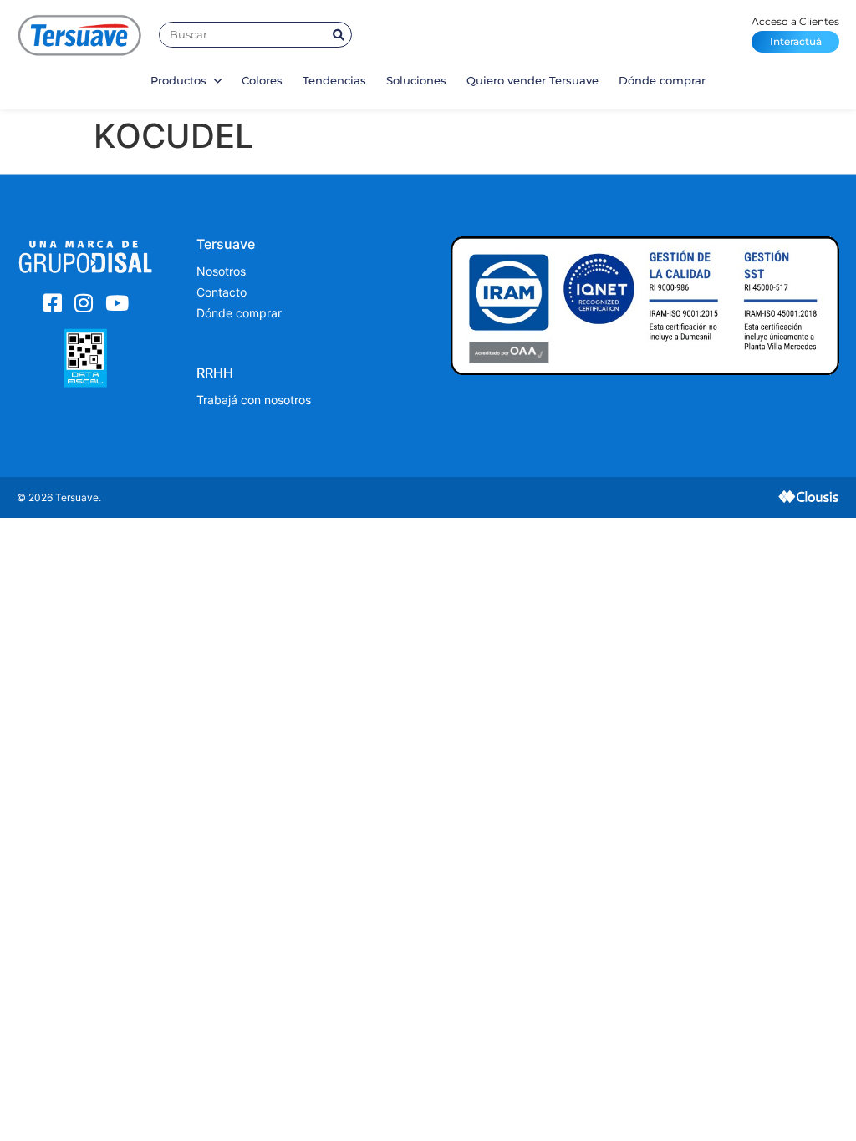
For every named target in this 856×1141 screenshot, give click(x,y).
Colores (262, 80)
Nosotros (221, 271)
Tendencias (334, 80)
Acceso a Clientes (795, 31)
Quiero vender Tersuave (532, 80)
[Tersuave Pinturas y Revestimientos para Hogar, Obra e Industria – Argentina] (79, 35)
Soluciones (416, 80)
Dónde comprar (662, 80)
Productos (180, 80)
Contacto (221, 292)
